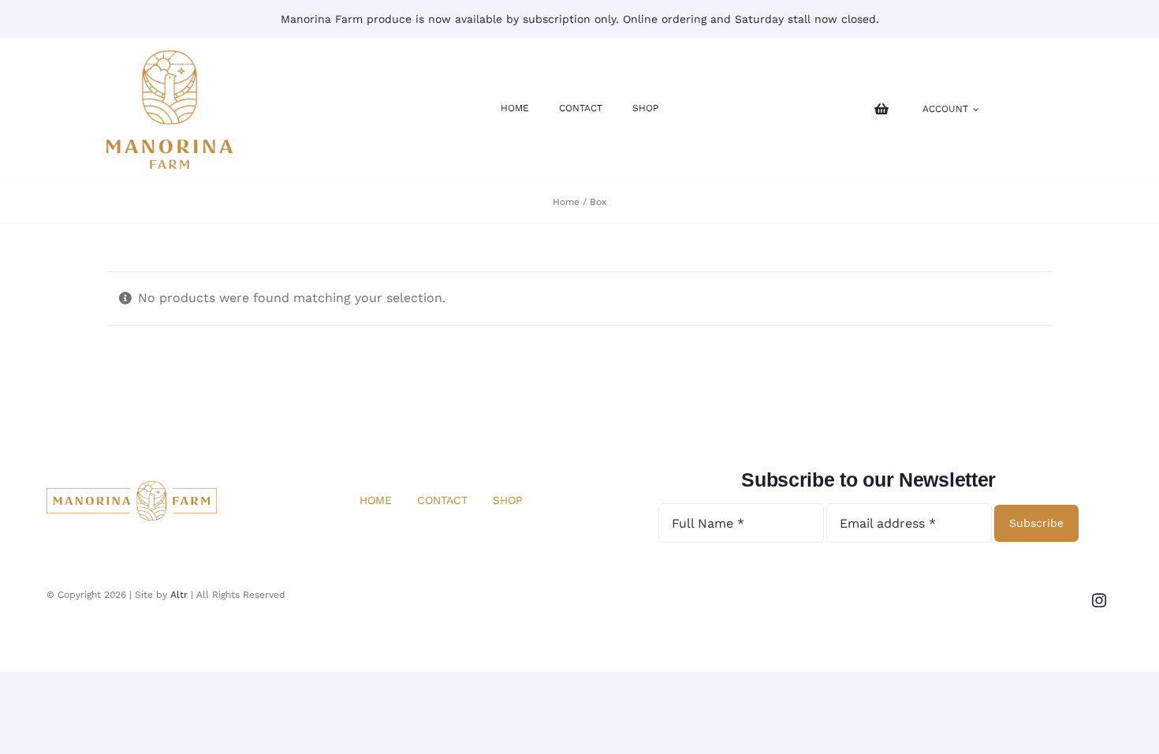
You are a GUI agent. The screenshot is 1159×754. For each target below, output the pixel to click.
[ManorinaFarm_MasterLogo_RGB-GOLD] (169, 56)
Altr (179, 594)
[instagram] (1099, 600)
